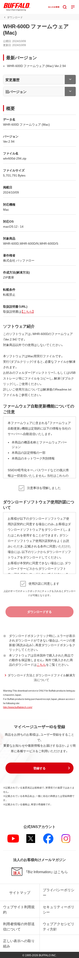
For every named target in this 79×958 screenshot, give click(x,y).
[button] (39, 768)
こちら (41, 664)
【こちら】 (28, 311)
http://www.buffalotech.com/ (17, 707)
